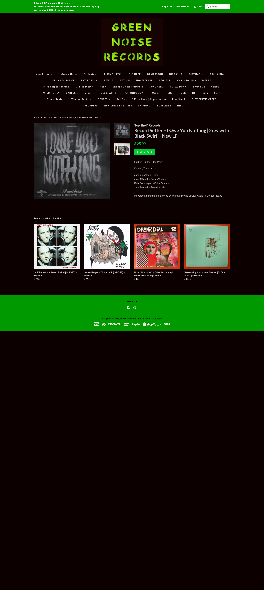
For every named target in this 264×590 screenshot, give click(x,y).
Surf (217, 92)
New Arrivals (44, 74)
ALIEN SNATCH (113, 74)
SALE (120, 99)
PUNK (182, 92)
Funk (205, 92)
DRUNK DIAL (217, 74)
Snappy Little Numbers (128, 86)
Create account (181, 6)
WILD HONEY (51, 92)
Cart (199, 6)
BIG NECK (135, 74)
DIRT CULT (176, 74)
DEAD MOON (155, 74)
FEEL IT (108, 80)
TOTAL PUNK (178, 86)
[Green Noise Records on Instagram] (134, 307)
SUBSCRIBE (164, 105)
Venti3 (215, 86)
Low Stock (178, 99)
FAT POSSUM (89, 80)
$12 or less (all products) (149, 99)
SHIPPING (144, 105)
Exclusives (90, 74)
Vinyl (88, 92)
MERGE (206, 80)
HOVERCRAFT (144, 80)
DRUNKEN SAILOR (63, 80)
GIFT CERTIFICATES (204, 99)
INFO (180, 105)
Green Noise (69, 74)
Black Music (55, 99)
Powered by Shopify (152, 318)
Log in (165, 6)
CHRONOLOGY (134, 92)
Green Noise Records (130, 318)
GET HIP (125, 80)
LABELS (71, 92)
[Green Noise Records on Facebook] (128, 307)
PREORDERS (90, 105)
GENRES (102, 99)
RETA (103, 86)
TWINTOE (199, 86)
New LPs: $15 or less (118, 105)
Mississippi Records (56, 86)
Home (36, 117)
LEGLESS (164, 80)
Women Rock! (80, 99)
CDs (170, 92)
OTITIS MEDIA (84, 86)
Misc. (156, 92)
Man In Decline (186, 80)
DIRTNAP (195, 74)
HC (194, 92)
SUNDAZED (156, 86)
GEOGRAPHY (109, 92)
